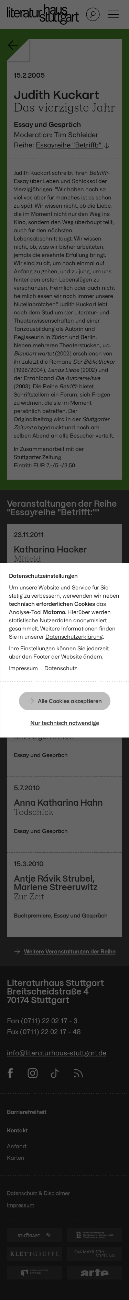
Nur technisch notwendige (64, 723)
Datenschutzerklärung (74, 637)
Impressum (23, 668)
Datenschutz (60, 668)
